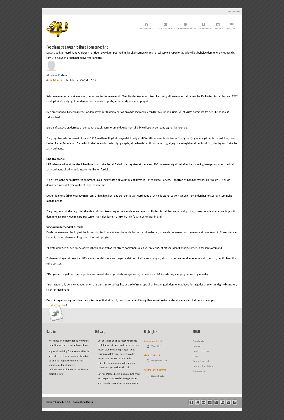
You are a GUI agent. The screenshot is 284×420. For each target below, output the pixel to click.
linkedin (222, 402)
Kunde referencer (201, 351)
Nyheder (204, 29)
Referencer (185, 29)
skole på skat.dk (152, 355)
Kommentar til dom (203, 366)
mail (228, 402)
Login (229, 11)
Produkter (165, 29)
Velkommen (146, 28)
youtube (210, 402)
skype (235, 402)
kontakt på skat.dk (153, 341)
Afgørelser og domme (155, 370)
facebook (191, 402)
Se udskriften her (56, 305)
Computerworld (201, 361)
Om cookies (199, 371)
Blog (218, 29)
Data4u (61, 402)
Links (195, 356)
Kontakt (236, 11)
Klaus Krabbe (59, 75)
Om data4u (198, 341)
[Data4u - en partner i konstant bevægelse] (57, 36)
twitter (216, 402)
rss (197, 402)
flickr (203, 402)
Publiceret (56, 80)
